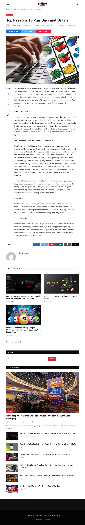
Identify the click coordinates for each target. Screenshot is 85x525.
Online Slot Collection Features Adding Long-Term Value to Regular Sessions (47, 475)
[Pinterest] (8, 110)
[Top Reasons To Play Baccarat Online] (42, 60)
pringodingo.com (54, 515)
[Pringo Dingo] (42, 3)
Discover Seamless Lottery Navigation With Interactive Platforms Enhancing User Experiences (23, 330)
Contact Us (38, 520)
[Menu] (8, 3)
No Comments (60, 25)
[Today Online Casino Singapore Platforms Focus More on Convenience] (12, 457)
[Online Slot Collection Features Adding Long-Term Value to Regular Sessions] (12, 478)
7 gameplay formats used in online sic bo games (60, 297)
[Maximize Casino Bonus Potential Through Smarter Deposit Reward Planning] (23, 284)
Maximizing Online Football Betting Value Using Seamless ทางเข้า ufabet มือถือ (48, 444)
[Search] (77, 3)
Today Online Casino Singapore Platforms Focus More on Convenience (45, 454)
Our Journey (48, 520)
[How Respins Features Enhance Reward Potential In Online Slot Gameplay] (42, 392)
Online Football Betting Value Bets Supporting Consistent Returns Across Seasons (46, 466)
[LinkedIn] (8, 104)
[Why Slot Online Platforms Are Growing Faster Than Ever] (12, 489)
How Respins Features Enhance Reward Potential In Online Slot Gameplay (38, 417)
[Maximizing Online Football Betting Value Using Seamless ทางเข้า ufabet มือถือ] (12, 447)
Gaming (9, 411)
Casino (9, 15)
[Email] (8, 115)
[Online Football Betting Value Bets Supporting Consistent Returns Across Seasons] (12, 468)
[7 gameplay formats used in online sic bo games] (61, 284)
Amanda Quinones (13, 422)
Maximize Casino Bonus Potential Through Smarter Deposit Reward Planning (23, 297)
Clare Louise (16, 25)
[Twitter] (8, 99)
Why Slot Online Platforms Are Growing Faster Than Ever (40, 486)
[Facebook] (8, 94)
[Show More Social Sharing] (53, 31)
